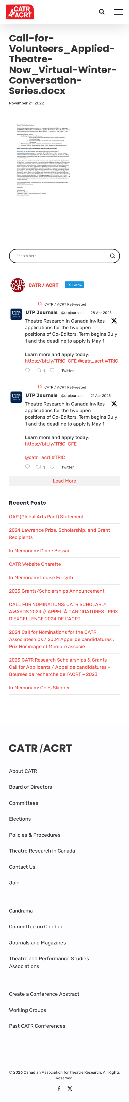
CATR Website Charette (35, 564)
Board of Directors (30, 787)
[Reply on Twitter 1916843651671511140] (28, 371)
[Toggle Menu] (118, 12)
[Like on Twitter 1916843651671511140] (54, 371)
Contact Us (22, 867)
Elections (20, 819)
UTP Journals (42, 312)
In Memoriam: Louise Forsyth (41, 577)
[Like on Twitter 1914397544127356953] (54, 467)
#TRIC (111, 361)
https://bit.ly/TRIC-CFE (51, 361)
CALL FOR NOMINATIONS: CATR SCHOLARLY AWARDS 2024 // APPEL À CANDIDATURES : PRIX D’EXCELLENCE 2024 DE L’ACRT (63, 612)
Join (14, 883)
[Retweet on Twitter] (40, 304)
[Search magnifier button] (113, 256)
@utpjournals (72, 313)
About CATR (23, 771)
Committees (23, 803)
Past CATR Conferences (37, 1026)
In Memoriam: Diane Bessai (39, 551)
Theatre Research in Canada (42, 851)
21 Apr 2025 (101, 396)
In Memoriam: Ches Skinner (39, 688)
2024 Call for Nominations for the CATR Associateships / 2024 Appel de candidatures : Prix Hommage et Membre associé (61, 639)
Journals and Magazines (37, 943)
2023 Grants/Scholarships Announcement (56, 591)
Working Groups (27, 1010)
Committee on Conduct (36, 927)
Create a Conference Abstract (44, 994)
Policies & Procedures (35, 835)
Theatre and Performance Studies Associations (49, 962)
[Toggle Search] (102, 12)
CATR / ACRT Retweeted (65, 304)
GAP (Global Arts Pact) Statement (46, 517)
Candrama (21, 911)
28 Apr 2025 (101, 313)
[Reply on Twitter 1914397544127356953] (28, 467)
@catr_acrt (91, 361)
